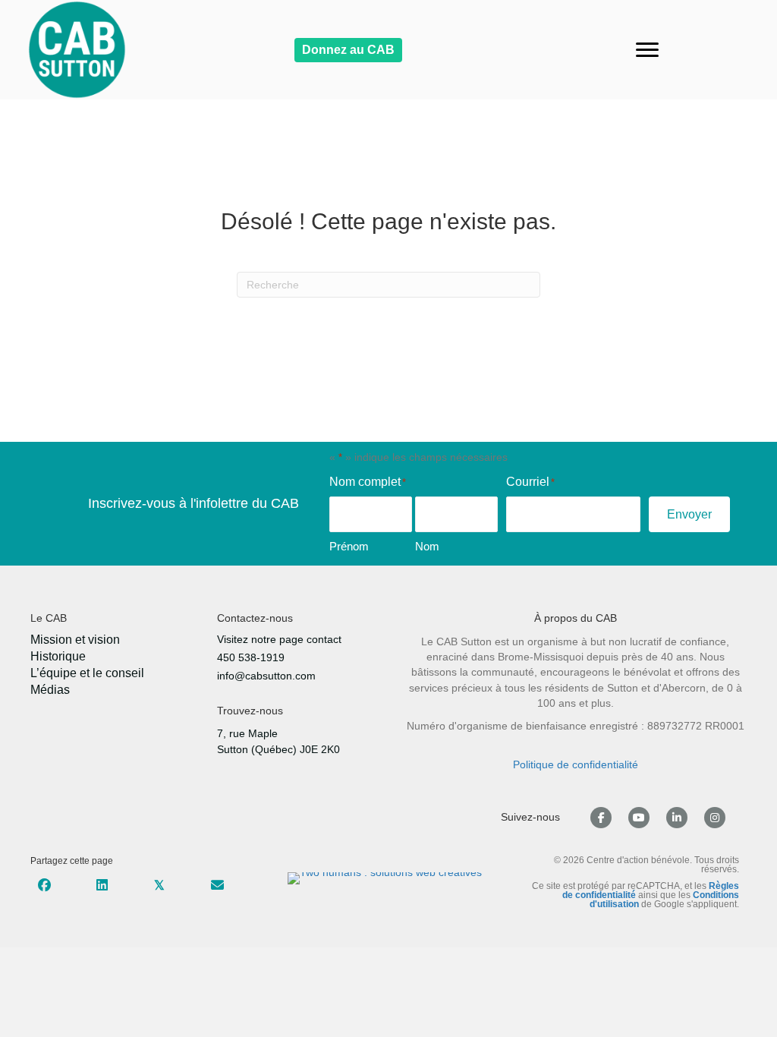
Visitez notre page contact (279, 639)
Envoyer (689, 514)
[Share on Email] (218, 885)
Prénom (349, 546)
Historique (58, 657)
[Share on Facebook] (44, 885)
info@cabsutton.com (266, 676)
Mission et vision (75, 640)
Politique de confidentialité (575, 764)
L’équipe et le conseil (87, 673)
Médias (50, 690)
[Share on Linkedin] (102, 885)
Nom (427, 546)
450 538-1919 (251, 657)
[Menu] (647, 50)
